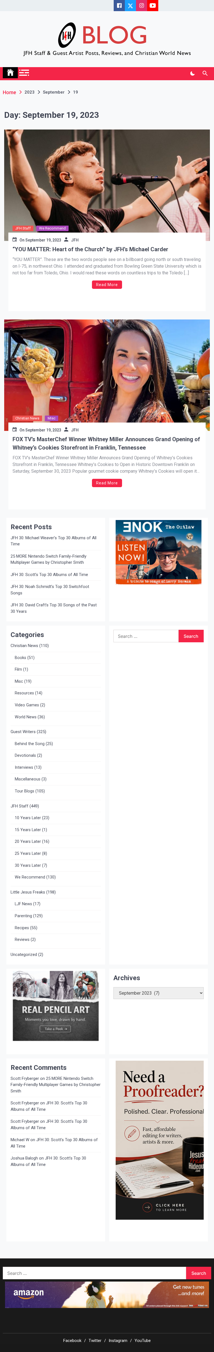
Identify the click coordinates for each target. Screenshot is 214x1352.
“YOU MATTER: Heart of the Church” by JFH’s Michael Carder (90, 249)
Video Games (27, 705)
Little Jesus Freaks (28, 892)
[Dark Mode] (192, 73)
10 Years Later (28, 818)
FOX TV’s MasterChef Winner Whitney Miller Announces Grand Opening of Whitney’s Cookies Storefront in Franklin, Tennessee (106, 443)
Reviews (22, 939)
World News (26, 717)
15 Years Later (28, 830)
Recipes (22, 928)
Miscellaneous (27, 779)
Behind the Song (30, 743)
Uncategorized (24, 954)
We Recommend (52, 228)
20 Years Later (28, 841)
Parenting (23, 916)
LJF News (23, 904)
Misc (51, 418)
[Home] (10, 72)
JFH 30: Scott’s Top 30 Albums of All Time (49, 574)
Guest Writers (23, 731)
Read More (107, 284)
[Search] (205, 73)
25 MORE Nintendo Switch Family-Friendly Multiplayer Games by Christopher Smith (48, 559)
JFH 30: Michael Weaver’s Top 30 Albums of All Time (53, 541)
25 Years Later (28, 853)
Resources (24, 693)
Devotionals (25, 755)
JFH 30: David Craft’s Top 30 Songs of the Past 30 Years (54, 608)
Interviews (24, 767)
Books (20, 657)
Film (18, 669)
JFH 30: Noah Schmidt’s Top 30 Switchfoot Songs (50, 590)
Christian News (27, 418)
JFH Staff (23, 228)
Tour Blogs (24, 791)
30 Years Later (28, 865)
